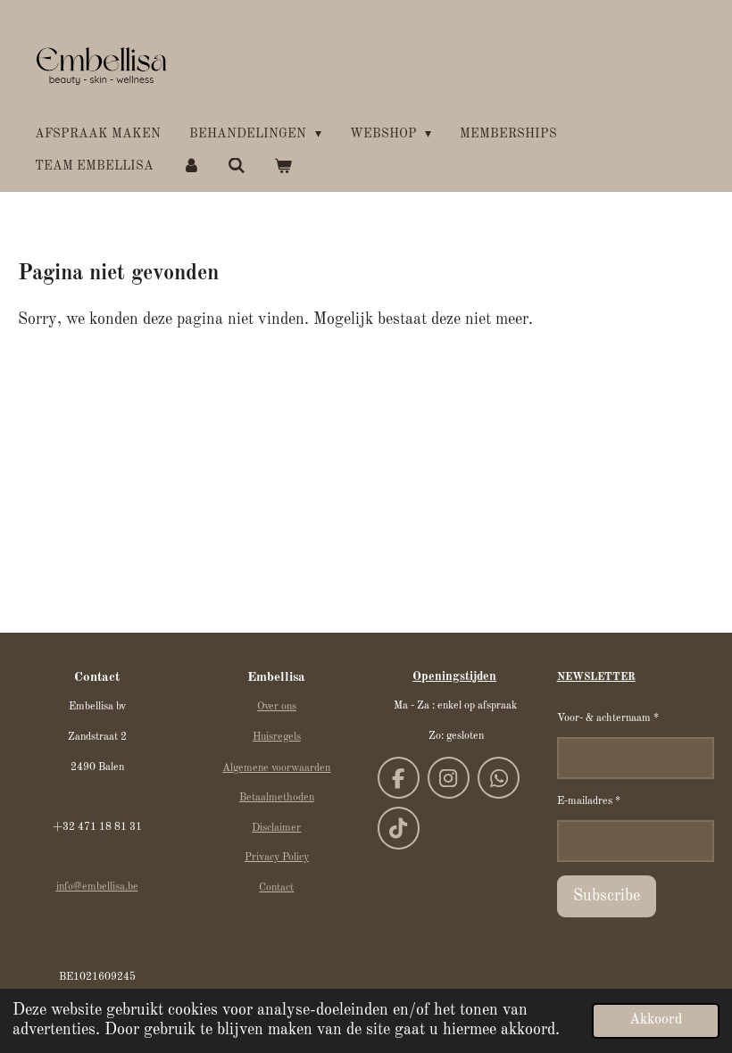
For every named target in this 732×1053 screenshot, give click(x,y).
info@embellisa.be (97, 887)
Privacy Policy (277, 857)
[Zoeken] (237, 166)
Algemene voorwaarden (276, 768)
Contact (276, 888)
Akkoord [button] (655, 1020)
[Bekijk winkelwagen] (283, 166)
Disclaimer (276, 828)
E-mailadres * (588, 801)
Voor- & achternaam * (608, 718)
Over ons (276, 706)
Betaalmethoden (276, 797)
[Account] (191, 166)
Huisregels (277, 737)
